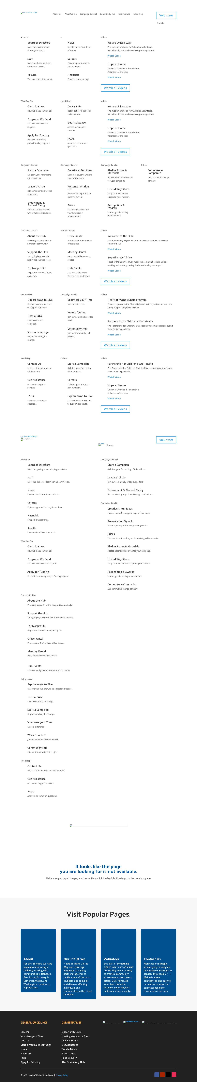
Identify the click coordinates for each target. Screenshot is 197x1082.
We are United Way (119, 42)
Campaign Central (88, 14)
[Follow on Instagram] (174, 1074)
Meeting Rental (76, 252)
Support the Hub (37, 252)
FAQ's (71, 138)
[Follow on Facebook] (156, 1074)
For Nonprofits (36, 268)
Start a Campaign (38, 170)
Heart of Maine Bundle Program (127, 299)
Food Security (69, 1058)
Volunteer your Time (79, 299)
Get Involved (124, 14)
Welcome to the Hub (120, 236)
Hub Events (74, 268)
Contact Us (74, 106)
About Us (57, 14)
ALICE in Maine (70, 1041)
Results (31, 74)
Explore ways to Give (40, 299)
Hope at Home (117, 64)
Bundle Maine (69, 1049)
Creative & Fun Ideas (80, 170)
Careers (72, 58)
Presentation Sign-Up (78, 188)
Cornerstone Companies (155, 172)
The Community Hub (73, 1062)
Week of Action (76, 312)
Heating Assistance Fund (75, 1036)
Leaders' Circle (36, 186)
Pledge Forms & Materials (117, 172)
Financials (73, 74)
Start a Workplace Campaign (36, 1045)
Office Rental (75, 236)
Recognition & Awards (116, 206)
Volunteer (166, 15)
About (28, 959)
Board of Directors (38, 42)
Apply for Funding (38, 135)
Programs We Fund (39, 119)
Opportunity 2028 (71, 1032)
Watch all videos (115, 88)
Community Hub (107, 14)
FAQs (30, 396)
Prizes (71, 205)
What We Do (71, 14)
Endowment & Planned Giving (36, 204)
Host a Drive (35, 316)
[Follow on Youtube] (162, 1074)
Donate (25, 1041)
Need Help (138, 14)
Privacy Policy (62, 1075)
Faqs (23, 1058)
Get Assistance (76, 122)
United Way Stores (119, 189)
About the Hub (36, 236)
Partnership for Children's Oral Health (130, 321)
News (70, 42)
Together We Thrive (120, 257)
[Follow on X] (168, 1074)
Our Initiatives (36, 106)
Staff (30, 58)
